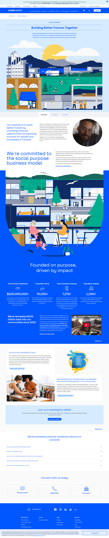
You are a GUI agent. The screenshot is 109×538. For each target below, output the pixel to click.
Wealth (35, 6)
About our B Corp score (17, 368)
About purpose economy (65, 395)
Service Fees (60, 522)
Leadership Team (54, 11)
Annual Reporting (34, 11)
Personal (9, 6)
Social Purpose (22, 16)
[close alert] (107, 2)
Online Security (24, 520)
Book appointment (22, 492)
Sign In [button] (97, 10)
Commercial (26, 6)
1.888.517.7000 (54, 493)
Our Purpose (64, 11)
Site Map (23, 524)
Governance (60, 524)
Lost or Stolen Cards (26, 522)
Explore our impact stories (47, 334)
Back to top (98, 341)
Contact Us (83, 6)
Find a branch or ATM (26, 527)
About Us (43, 6)
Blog (76, 524)
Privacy (58, 520)
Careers (44, 11)
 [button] (89, 10)
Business (17, 6)
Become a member (54, 419)
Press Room (74, 11)
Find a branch (86, 493)
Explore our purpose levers (63, 166)
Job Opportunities (43, 520)
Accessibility (78, 520)
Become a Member (95, 6)
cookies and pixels (39, 535)
